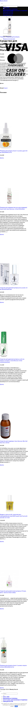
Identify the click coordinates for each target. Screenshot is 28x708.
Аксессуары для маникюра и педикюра (15, 10)
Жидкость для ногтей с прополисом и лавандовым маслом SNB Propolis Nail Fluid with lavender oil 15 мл (13, 516)
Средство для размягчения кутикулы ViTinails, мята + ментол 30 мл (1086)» (13, 591)
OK (16, 706)
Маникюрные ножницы (10, 9)
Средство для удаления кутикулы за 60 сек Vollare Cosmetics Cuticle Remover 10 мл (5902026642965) (12, 360)
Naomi (5, 88)
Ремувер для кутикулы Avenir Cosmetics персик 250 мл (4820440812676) (13, 666)
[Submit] (3, 695)
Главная (2, 37)
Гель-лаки (6, 7)
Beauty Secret (3, 0)
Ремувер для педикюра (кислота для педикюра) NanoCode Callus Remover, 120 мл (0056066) (13, 208)
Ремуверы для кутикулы (13, 37)
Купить (2, 57)
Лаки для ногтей (8, 701)
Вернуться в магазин (9, 39)
